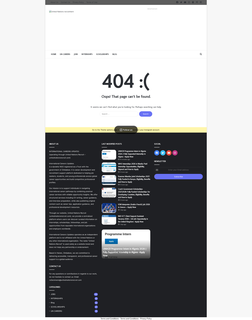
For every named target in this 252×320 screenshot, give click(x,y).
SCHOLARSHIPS (102, 54)
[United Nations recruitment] (61, 11)
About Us (54, 2)
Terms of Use (91, 2)
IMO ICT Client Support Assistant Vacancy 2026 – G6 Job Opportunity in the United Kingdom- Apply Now (133, 219)
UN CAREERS (65, 54)
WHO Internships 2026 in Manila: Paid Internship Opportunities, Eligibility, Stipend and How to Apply (132, 166)
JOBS (76, 54)
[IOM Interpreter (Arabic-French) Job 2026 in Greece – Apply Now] (109, 208)
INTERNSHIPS (87, 54)
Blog (114, 54)
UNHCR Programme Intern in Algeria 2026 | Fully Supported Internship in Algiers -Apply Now (132, 154)
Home (53, 54)
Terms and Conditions (110, 319)
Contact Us (65, 2)
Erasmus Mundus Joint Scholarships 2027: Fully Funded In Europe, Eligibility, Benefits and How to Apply (134, 179)
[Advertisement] (152, 29)
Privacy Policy (78, 2)
